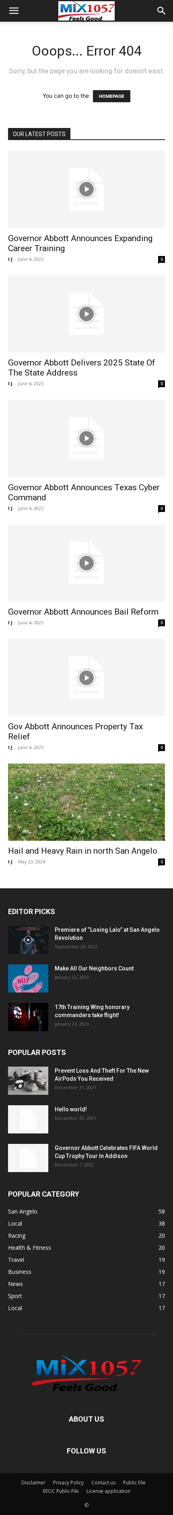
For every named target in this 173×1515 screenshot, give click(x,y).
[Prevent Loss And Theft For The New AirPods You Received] (28, 1081)
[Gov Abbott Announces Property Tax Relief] (86, 677)
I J (10, 259)
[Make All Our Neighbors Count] (28, 978)
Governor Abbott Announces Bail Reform (83, 612)
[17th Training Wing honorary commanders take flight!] (28, 1017)
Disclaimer (33, 1482)
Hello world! (71, 1109)
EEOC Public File (61, 1491)
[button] (14, 11)
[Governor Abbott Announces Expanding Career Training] (86, 189)
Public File (134, 1482)
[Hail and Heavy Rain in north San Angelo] (86, 802)
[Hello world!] (28, 1119)
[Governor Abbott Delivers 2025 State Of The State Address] (86, 314)
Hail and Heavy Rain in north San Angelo (82, 851)
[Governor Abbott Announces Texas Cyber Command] (86, 438)
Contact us (103, 1482)
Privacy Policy (68, 1482)
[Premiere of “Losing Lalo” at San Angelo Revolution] (28, 940)
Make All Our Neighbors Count (94, 968)
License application (108, 1491)
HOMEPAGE (111, 96)
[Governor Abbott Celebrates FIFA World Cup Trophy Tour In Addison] (28, 1158)
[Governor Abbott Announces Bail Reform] (86, 563)
